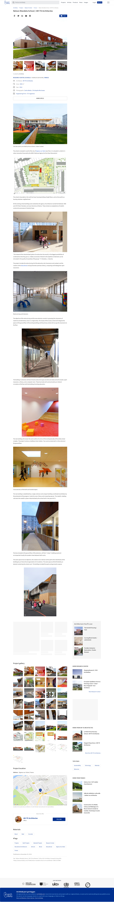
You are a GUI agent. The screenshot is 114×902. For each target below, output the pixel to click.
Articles (69, 2)
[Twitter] (18, 16)
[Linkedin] (22, 16)
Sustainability (77, 765)
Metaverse (76, 769)
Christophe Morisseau (38, 90)
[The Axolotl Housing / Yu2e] (78, 631)
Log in (94, 2)
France (46, 78)
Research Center (18, 78)
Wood (16, 834)
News (81, 2)
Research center (50, 843)
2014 (20, 87)
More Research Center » (95, 691)
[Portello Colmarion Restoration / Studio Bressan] (78, 651)
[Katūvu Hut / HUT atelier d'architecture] (77, 786)
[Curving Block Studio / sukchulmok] (78, 641)
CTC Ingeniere (31, 94)
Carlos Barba (28, 90)
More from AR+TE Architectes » (93, 753)
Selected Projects (37, 843)
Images (86, 2)
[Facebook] (14, 16)
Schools (28, 78)
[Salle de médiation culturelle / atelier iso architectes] (77, 797)
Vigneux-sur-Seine (40, 151)
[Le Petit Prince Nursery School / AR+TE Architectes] (77, 735)
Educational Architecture (21, 847)
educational (24, 265)
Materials (97, 765)
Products (75, 2)
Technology (88, 765)
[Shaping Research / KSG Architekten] (77, 674)
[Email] (26, 16)
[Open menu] (108, 2)
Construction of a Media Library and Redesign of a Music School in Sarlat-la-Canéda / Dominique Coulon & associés (92, 809)
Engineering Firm (21, 94)
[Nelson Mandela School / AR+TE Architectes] (18, 671)
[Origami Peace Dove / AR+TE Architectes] (77, 747)
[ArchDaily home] (7, 2)
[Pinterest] (30, 16)
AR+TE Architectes (28, 81)
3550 (21, 84)
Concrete (30, 834)
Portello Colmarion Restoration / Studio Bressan (90, 650)
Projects (63, 2)
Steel (23, 834)
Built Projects (26, 843)
